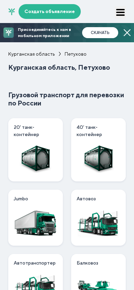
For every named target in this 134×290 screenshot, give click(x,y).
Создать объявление (49, 11)
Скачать (100, 32)
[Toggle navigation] (120, 12)
